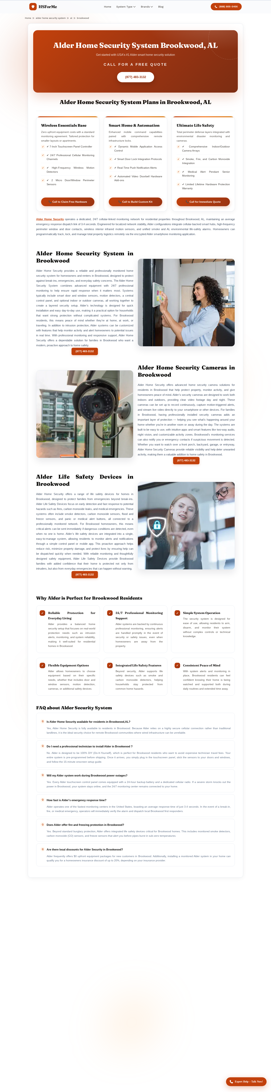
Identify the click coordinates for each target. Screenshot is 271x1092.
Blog (161, 6)
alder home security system (51, 18)
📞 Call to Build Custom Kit (135, 201)
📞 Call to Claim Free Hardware (67, 201)
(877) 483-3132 (135, 77)
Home (107, 6)
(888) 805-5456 (228, 6)
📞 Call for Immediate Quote (203, 201)
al (71, 18)
